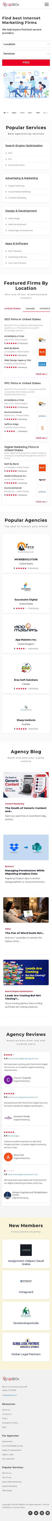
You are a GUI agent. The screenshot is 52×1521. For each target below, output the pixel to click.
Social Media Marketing (19, 191)
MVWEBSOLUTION (14, 336)
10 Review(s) (23, 343)
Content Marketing (17, 198)
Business (9, 866)
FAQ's (4, 1418)
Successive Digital (26, 599)
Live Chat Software (17, 263)
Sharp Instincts (26, 720)
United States (26, 563)
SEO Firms (6, 1473)
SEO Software (15, 251)
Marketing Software (17, 257)
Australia (26, 724)
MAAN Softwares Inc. (15, 476)
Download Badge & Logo (12, 1446)
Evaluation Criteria (10, 1423)
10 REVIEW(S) (32, 568)
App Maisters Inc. (26, 639)
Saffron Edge (11, 424)
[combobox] (26, 44)
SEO (10, 153)
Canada (26, 684)
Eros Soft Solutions (26, 680)
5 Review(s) (22, 355)
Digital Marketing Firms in (21, 447)
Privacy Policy (19, 1507)
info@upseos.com (9, 1395)
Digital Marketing (16, 186)
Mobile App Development (20, 230)
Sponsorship (7, 1441)
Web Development (17, 224)
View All (41, 374)
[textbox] (26, 44)
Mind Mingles (13, 1136)
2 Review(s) (22, 419)
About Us (6, 1410)
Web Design (14, 218)
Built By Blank (11, 348)
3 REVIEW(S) (33, 729)
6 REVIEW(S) (33, 649)
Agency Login (8, 1454)
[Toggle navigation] (47, 4)
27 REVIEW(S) (33, 608)
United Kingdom (26, 644)
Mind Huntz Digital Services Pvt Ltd (23, 1058)
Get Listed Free (8, 1459)
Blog (4, 1427)
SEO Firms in (12, 319)
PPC (10, 159)
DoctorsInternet (13, 412)
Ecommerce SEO (16, 165)
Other (8, 929)
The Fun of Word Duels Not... (24, 933)
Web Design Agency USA (17, 360)
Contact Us (6, 1414)
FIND (26, 62)
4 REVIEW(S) (33, 689)
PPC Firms (6, 1477)
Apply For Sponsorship (11, 1450)
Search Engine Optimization (19, 991)
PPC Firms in (12, 383)
